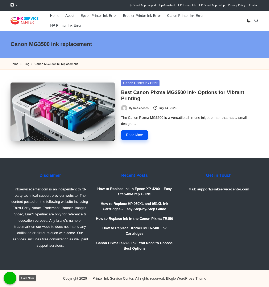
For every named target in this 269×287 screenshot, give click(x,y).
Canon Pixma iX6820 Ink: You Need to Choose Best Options (134, 245)
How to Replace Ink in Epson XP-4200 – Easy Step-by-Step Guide (134, 191)
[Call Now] (10, 278)
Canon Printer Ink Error (140, 83)
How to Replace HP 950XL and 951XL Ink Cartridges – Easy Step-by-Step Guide (134, 206)
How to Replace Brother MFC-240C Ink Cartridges (134, 231)
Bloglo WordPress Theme (186, 278)
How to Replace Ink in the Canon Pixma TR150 (134, 219)
